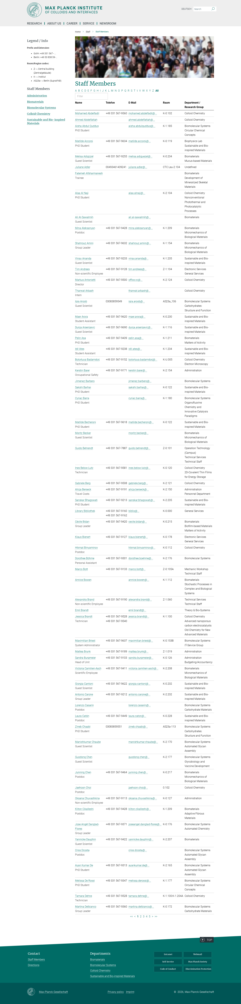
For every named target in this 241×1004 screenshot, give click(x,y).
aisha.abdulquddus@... (142, 126)
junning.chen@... (138, 772)
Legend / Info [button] (37, 41)
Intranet (168, 954)
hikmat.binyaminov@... (142, 547)
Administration (37, 95)
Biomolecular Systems (41, 107)
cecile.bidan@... (138, 521)
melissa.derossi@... (140, 880)
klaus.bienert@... (138, 536)
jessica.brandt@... (139, 616)
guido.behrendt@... (139, 448)
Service (88, 23)
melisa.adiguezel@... (140, 156)
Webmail (197, 954)
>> (156, 916)
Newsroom (108, 23)
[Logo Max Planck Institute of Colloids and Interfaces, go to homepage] (88, 9)
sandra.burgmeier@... (141, 657)
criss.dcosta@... (138, 850)
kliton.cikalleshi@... (140, 809)
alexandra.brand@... (140, 599)
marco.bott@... (137, 569)
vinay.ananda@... (139, 258)
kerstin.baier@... (138, 370)
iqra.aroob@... (137, 301)
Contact (34, 954)
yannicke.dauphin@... (141, 839)
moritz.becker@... (139, 433)
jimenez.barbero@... (140, 381)
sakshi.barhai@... (139, 387)
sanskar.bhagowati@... (142, 500)
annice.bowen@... (139, 579)
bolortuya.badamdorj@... (143, 359)
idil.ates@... (135, 348)
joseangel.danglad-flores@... (145, 824)
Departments (100, 954)
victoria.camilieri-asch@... (143, 668)
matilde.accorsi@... (140, 141)
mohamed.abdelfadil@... (143, 113)
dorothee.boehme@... (141, 558)
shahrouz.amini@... (140, 243)
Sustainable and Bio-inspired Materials (112, 976)
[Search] (213, 9)
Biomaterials (35, 101)
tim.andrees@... (138, 269)
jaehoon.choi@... (138, 787)
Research (34, 23)
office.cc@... (135, 279)
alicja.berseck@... (139, 489)
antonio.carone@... (139, 694)
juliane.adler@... (138, 167)
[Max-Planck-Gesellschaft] (33, 992)
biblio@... (134, 511)
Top (209, 940)
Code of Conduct (168, 969)
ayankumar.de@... (139, 865)
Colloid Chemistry (38, 113)
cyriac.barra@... (138, 398)
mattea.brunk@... (138, 651)
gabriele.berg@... (138, 483)
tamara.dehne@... (139, 895)
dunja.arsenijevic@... (140, 327)
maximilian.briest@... (141, 640)
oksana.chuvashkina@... (143, 798)
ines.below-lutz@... (139, 467)
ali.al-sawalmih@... (140, 217)
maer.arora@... (137, 316)
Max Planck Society (197, 961)
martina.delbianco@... (141, 906)
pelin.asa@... (136, 338)
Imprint (130, 991)
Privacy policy (116, 991)
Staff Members (36, 959)
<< (131, 916)
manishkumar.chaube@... (143, 741)
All (157, 90)
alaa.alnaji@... (137, 193)
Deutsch (186, 9)
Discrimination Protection (198, 969)
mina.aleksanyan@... (141, 228)
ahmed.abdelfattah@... (142, 119)
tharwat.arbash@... (140, 290)
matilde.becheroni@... (141, 422)
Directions (33, 965)
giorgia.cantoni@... (139, 683)
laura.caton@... (137, 715)
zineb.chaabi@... (138, 726)
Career (72, 23)
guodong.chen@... (139, 757)
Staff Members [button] (38, 89)
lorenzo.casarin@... (140, 705)
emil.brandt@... (137, 610)
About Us (54, 23)
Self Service (168, 961)
